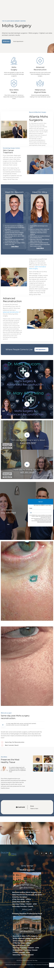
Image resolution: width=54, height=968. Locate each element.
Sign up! (40, 501)
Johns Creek (27, 909)
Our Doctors (6, 41)
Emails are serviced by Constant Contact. (44, 521)
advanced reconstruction (11, 312)
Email (31, 508)
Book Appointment (40, 349)
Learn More (14, 246)
